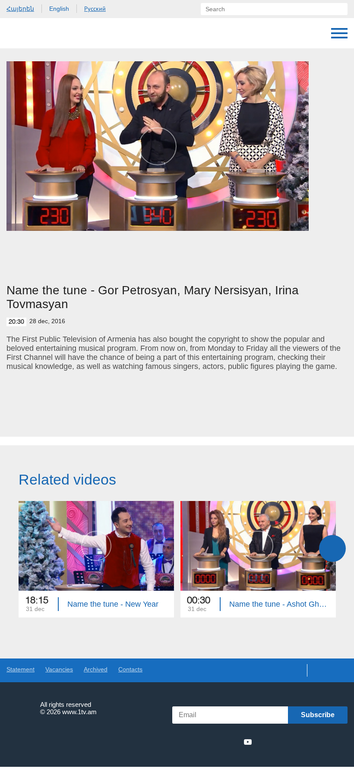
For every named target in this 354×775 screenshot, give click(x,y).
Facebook (187, 742)
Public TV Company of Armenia (50, 33)
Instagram (232, 742)
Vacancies (59, 669)
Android (327, 742)
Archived (95, 669)
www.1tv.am (79, 711)
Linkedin (216, 742)
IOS (280, 742)
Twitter (200, 742)
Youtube (248, 742)
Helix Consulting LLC (43, 738)
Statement (20, 669)
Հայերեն (20, 9)
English (59, 8)
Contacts (130, 669)
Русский (95, 9)
